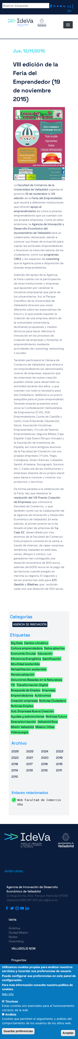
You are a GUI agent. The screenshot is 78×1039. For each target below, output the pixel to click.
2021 (29, 758)
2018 (14, 764)
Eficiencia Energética (26, 659)
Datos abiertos (54, 648)
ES (69, 6)
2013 (29, 770)
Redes (13, 937)
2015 (59, 764)
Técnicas (11, 1001)
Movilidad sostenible (25, 664)
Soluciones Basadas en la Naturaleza (36, 680)
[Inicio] (27, 27)
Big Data (17, 643)
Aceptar (68, 1032)
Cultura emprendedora (27, 648)
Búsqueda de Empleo (25, 690)
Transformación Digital (32, 685)
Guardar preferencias (18, 1031)
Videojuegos (19, 732)
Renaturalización (22, 674)
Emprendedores (22, 695)
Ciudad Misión (18, 932)
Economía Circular (23, 653)
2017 (29, 764)
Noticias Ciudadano (52, 701)
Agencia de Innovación (30, 624)
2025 (30, 751)
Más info (8, 994)
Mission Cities (44, 727)
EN (69, 11)
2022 (15, 758)
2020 (44, 758)
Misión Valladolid (22, 727)
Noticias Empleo (22, 706)
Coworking (16, 941)
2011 (59, 770)
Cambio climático (36, 643)
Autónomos (43, 695)
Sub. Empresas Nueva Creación (32, 711)
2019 (59, 758)
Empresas (48, 690)
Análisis (10, 1014)
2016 (44, 764)
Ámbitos (14, 928)
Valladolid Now (48, 722)
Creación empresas (24, 701)
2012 (44, 770)
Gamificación (51, 659)
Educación (45, 653)
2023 (59, 751)
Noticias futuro (56, 716)
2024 (44, 751)
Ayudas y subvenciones (27, 716)
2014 (14, 770)
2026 (15, 751)
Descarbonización (23, 722)
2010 (14, 777)
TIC (13, 685)
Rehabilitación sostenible (28, 669)
